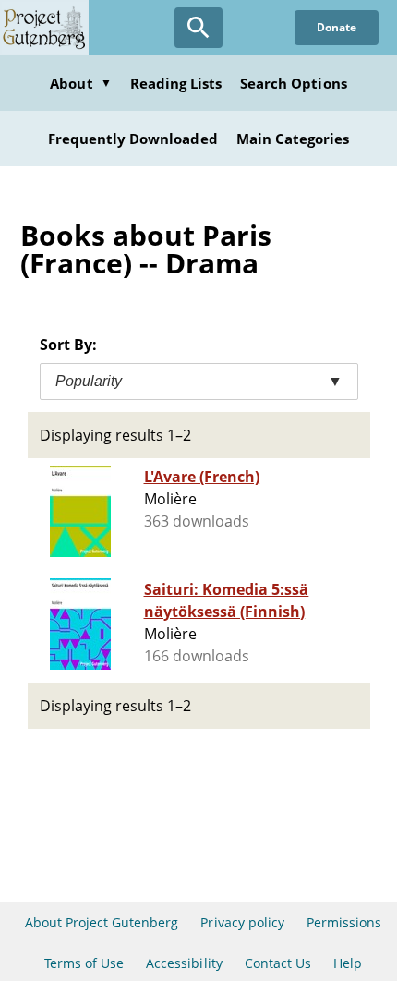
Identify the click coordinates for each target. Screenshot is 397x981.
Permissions (344, 922)
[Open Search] (198, 27)
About (80, 83)
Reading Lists (176, 83)
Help (347, 963)
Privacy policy (242, 922)
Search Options (293, 83)
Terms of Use (84, 963)
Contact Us (278, 963)
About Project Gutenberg (102, 922)
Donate (336, 27)
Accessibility (184, 963)
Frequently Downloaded (133, 138)
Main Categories (293, 138)
